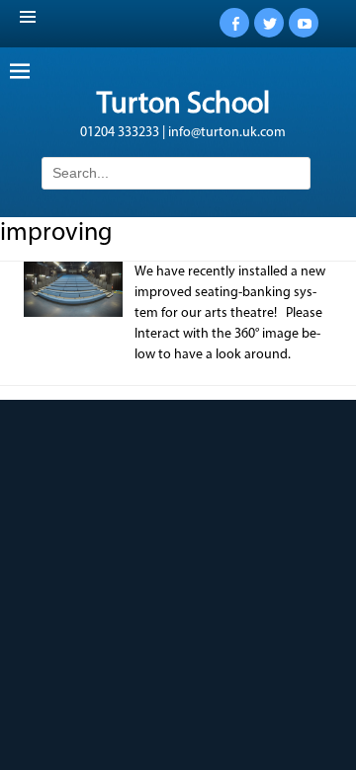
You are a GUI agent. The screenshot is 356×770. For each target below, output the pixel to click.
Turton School (183, 105)
